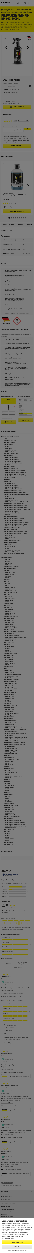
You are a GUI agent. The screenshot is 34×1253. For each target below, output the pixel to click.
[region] (17, 1235)
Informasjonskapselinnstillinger (17, 1251)
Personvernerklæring (17, 1236)
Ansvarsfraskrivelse (8, 1238)
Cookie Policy (6, 1236)
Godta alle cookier (17, 1242)
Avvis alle (17, 1246)
